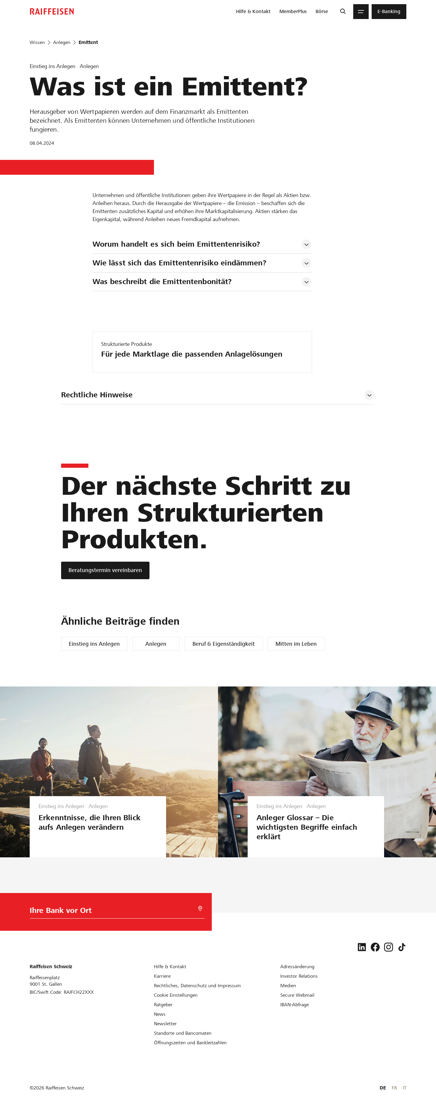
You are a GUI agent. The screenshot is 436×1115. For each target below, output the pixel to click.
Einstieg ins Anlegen (94, 644)
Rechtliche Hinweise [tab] (97, 394)
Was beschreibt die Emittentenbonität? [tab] (162, 281)
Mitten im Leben (296, 644)
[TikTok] (401, 947)
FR (394, 1088)
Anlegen (155, 644)
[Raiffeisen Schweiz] (52, 11)
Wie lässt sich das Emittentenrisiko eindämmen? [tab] (179, 263)
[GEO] (200, 908)
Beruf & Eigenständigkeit (223, 644)
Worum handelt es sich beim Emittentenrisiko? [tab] (176, 244)
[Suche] (343, 11)
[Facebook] (375, 947)
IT (404, 1088)
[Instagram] (388, 947)
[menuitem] (253, 11)
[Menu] (361, 11)
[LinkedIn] (361, 947)
